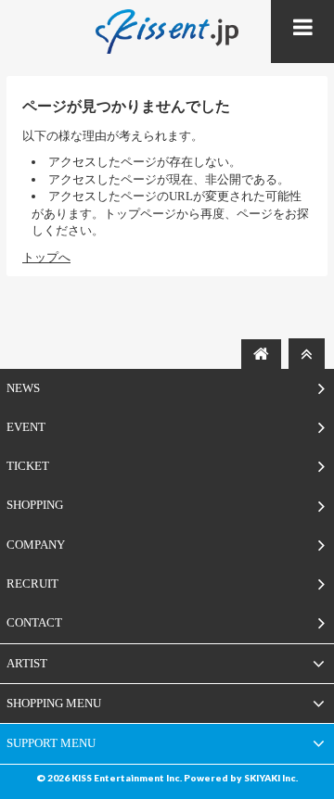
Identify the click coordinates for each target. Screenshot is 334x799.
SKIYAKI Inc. (271, 777)
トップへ (46, 257)
